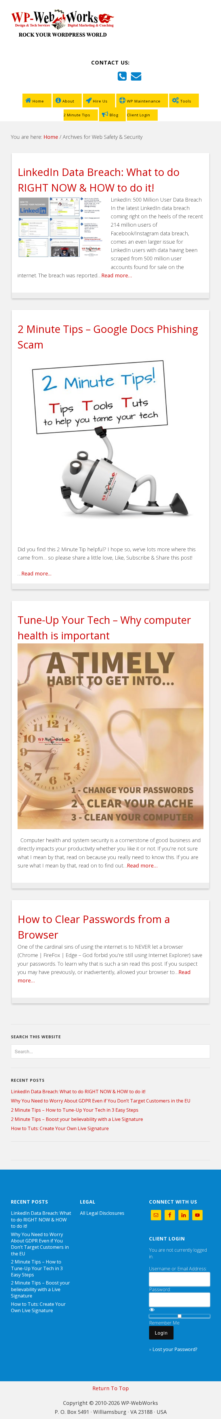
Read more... (36, 573)
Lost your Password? (175, 1349)
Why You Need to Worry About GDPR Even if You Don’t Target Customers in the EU (100, 1101)
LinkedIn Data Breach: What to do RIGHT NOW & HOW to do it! (78, 1091)
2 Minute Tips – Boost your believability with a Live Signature (77, 1119)
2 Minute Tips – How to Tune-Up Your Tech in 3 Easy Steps (74, 1110)
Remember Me (164, 1323)
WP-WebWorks (110, 23)
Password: (160, 1289)
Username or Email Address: (178, 1268)
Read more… (116, 275)
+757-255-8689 (97, 77)
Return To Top (110, 1388)
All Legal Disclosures (102, 1213)
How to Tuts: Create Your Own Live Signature (60, 1128)
